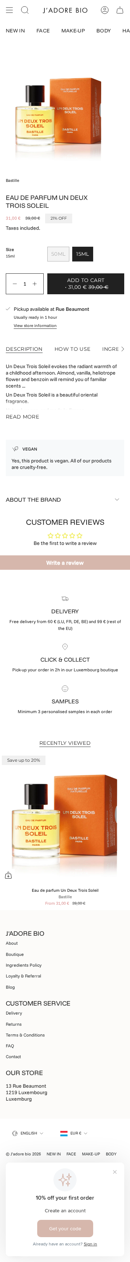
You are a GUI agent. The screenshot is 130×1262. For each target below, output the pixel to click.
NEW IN (54, 1153)
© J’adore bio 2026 (23, 1153)
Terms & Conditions (25, 1035)
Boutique (15, 954)
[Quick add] (8, 875)
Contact (13, 1056)
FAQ (10, 1045)
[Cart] (119, 10)
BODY (111, 1153)
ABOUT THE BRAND (33, 499)
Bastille (12, 180)
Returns (14, 1024)
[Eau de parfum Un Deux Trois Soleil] (65, 818)
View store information (35, 325)
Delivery (14, 1013)
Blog (10, 987)
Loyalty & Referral (23, 976)
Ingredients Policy (24, 965)
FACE (71, 1153)
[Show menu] (9, 10)
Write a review (65, 562)
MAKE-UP (91, 1153)
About (12, 943)
